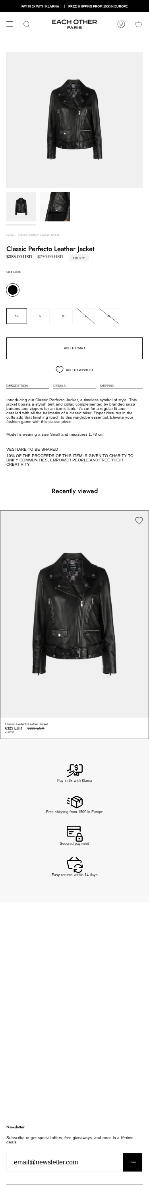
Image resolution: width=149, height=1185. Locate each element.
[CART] (139, 24)
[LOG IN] (121, 24)
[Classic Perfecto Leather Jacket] (74, 614)
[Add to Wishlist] (139, 520)
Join (132, 1162)
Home (10, 235)
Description (17, 386)
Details (59, 386)
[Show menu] (12, 24)
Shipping (107, 386)
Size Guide (13, 272)
